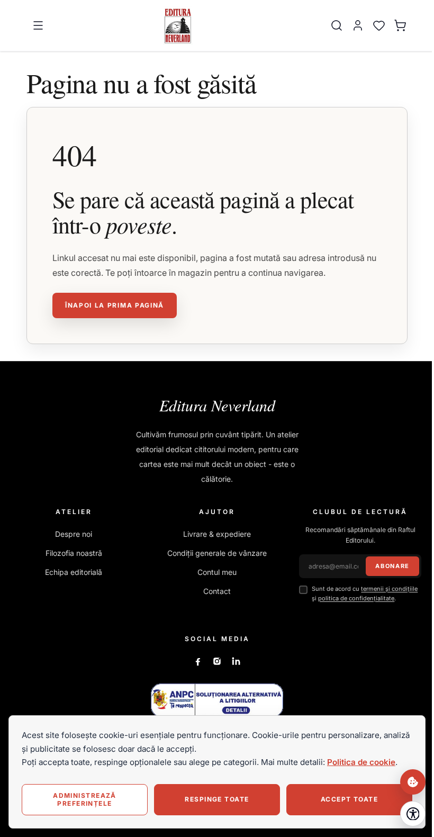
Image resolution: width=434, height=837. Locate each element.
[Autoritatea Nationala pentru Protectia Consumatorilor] (217, 700)
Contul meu (217, 572)
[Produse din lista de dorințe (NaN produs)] (378, 25)
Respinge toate (217, 799)
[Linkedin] (236, 661)
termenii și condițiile (389, 588)
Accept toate (349, 799)
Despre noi (73, 533)
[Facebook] (198, 661)
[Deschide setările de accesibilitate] (413, 813)
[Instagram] (217, 661)
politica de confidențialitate (356, 598)
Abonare (392, 566)
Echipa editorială (73, 572)
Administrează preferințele (84, 799)
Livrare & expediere (217, 533)
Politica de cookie (361, 762)
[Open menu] (38, 25)
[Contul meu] (357, 25)
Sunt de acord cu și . (365, 593)
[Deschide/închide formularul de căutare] (336, 25)
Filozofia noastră (74, 552)
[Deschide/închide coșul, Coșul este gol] (400, 25)
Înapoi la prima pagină (114, 305)
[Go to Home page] (178, 25)
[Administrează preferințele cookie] (413, 782)
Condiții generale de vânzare (217, 552)
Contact (217, 591)
